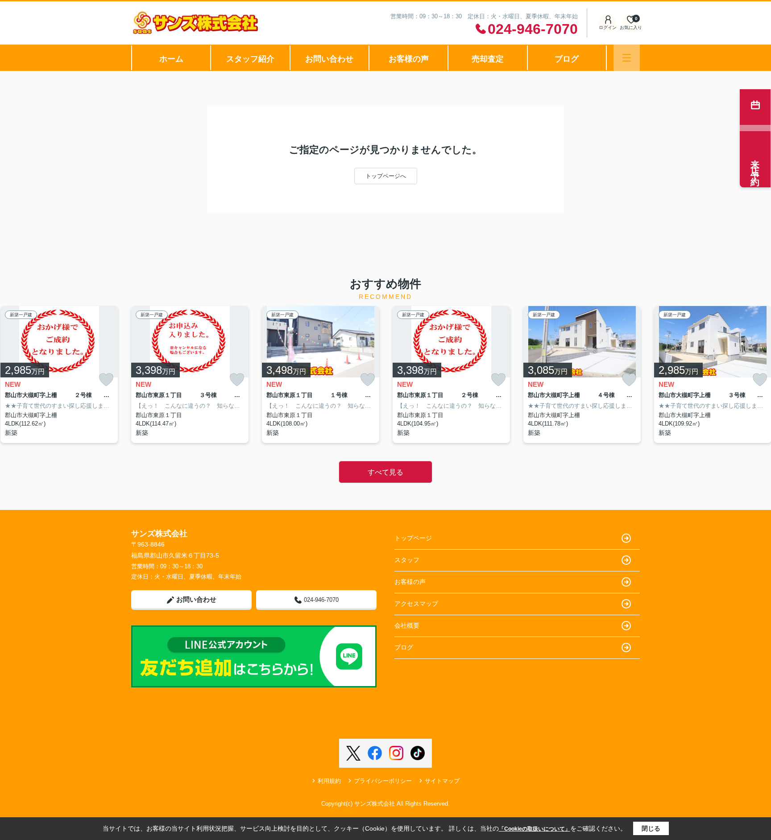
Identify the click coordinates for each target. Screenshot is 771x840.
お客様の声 (409, 58)
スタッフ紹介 (250, 58)
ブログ (567, 58)
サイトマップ (442, 781)
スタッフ (406, 559)
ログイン (608, 27)
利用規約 (329, 781)
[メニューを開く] (626, 57)
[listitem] (189, 374)
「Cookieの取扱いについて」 (534, 829)
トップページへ (385, 176)
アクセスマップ (416, 603)
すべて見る (385, 472)
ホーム (171, 58)
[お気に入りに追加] (106, 380)
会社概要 (406, 625)
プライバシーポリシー (383, 781)
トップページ (413, 538)
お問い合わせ (329, 58)
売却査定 (488, 58)
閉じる (651, 828)
